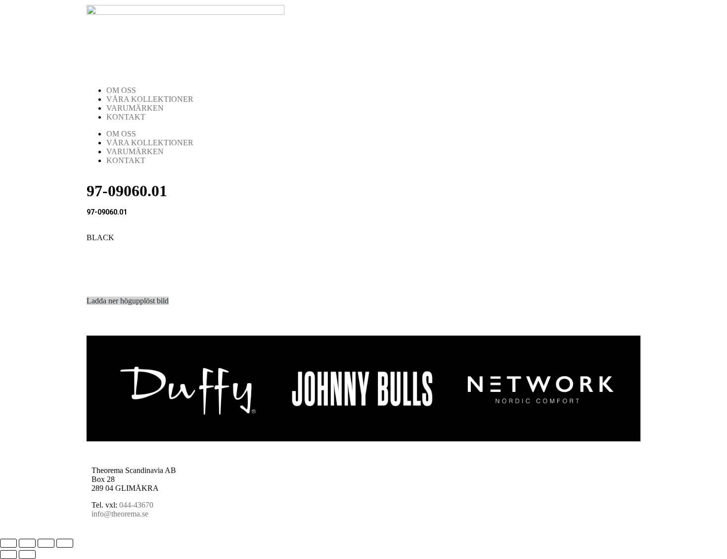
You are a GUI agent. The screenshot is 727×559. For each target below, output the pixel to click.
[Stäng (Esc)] (64, 543)
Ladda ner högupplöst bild (128, 301)
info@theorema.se (119, 514)
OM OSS (121, 90)
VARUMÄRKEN (135, 108)
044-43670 (136, 505)
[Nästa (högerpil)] (27, 554)
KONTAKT (125, 117)
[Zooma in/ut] (8, 543)
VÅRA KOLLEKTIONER (149, 99)
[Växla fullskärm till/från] (27, 543)
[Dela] (46, 543)
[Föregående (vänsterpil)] (8, 554)
